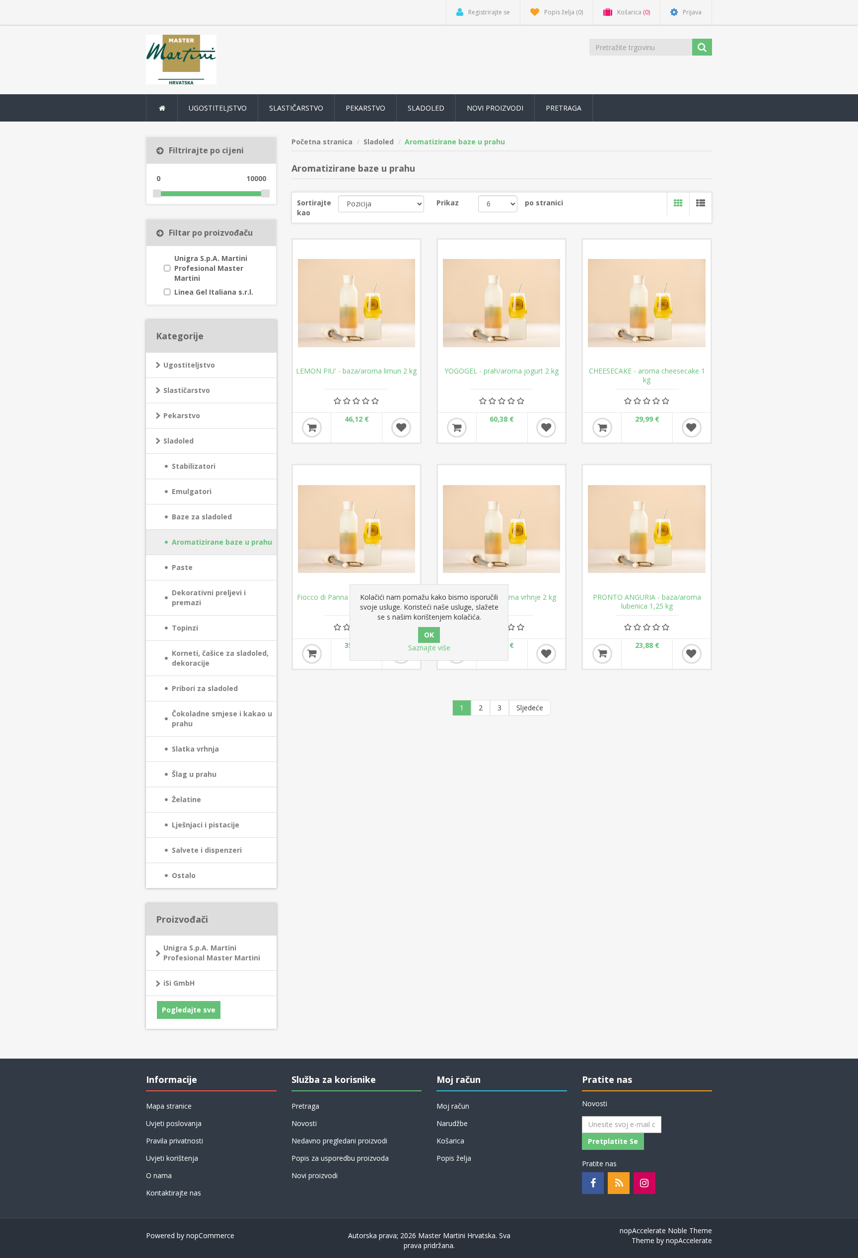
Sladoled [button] (426, 108)
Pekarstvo (181, 415)
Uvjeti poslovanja (174, 1123)
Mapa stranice (169, 1106)
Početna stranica (322, 141)
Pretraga (563, 108)
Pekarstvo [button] (365, 108)
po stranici (544, 202)
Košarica (450, 1140)
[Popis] (700, 203)
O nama (159, 1175)
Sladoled (178, 440)
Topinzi (185, 627)
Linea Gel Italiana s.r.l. (213, 292)
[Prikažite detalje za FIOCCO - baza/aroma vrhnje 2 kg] (501, 528)
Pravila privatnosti (174, 1140)
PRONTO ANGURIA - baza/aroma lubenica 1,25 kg (647, 602)
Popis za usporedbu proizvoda (340, 1158)
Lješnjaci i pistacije (205, 824)
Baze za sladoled (202, 516)
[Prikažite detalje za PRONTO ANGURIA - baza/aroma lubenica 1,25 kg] (646, 528)
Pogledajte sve (188, 1009)
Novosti (304, 1123)
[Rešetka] (678, 203)
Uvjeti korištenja (172, 1158)
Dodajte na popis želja (401, 428)
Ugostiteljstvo (189, 365)
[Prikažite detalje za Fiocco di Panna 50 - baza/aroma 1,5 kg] (356, 528)
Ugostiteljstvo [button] (218, 108)
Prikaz (447, 202)
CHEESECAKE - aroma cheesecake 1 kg (647, 375)
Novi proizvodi (495, 108)
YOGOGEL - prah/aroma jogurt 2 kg (501, 371)
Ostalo (184, 875)
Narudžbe (452, 1123)
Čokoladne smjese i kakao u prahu (222, 718)
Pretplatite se (613, 1141)
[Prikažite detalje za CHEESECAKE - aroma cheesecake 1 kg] (646, 303)
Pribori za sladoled (205, 688)
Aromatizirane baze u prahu (222, 542)
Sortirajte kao (314, 207)
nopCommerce (210, 1235)
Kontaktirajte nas (173, 1192)
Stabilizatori (193, 466)
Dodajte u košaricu (312, 428)
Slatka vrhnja (195, 749)
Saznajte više (429, 647)
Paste (182, 567)
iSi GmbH (179, 983)
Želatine (186, 799)
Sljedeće (529, 707)
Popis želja (453, 1158)
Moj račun (452, 1106)
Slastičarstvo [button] (296, 108)
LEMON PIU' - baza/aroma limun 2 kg (356, 371)
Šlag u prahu (194, 774)
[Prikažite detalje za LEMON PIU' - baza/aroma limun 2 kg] (356, 303)
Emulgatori (192, 491)
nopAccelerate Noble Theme (666, 1230)
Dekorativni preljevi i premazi (209, 597)
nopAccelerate (689, 1240)
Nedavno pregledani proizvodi (339, 1140)
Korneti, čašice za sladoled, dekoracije (220, 658)
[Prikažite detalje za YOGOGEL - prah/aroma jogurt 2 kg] (501, 303)
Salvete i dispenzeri (207, 850)
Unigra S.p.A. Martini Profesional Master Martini (210, 268)
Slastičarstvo (186, 390)
